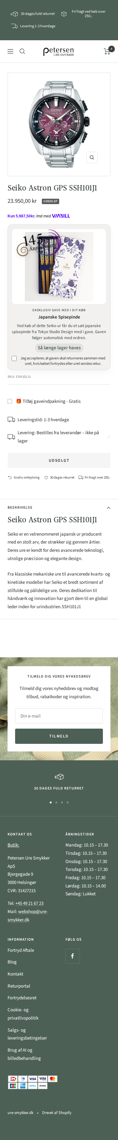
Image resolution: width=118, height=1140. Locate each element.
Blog (12, 962)
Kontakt (15, 974)
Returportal (19, 986)
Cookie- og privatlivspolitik (23, 1014)
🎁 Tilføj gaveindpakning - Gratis (48, 401)
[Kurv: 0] (107, 51)
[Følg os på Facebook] (72, 956)
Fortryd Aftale (21, 950)
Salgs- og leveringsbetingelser (27, 1034)
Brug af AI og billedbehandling (24, 1054)
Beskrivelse (20, 507)
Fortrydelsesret (22, 998)
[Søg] (22, 51)
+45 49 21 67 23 (29, 903)
